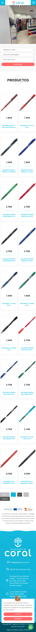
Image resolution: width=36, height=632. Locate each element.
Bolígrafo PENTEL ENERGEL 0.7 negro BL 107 (9, 171)
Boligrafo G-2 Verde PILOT (27, 304)
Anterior (4, 495)
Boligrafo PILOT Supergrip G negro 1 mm (27, 482)
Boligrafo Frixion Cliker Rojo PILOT (27, 215)
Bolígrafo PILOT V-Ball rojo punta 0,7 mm (9, 126)
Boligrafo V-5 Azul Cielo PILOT (27, 437)
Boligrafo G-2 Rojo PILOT (27, 126)
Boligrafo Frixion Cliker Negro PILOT (9, 259)
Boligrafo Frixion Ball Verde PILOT (27, 393)
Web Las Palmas (25, 630)
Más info (18, 619)
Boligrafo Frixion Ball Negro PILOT (9, 437)
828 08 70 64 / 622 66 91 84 (20, 569)
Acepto (18, 614)
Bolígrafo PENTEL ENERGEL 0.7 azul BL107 (27, 171)
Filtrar (19, 64)
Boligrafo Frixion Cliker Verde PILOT (9, 215)
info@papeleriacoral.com (19, 562)
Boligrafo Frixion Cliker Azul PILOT (27, 259)
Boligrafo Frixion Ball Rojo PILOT (27, 348)
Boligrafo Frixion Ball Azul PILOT (9, 393)
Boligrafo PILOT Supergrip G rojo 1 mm (9, 482)
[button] (31, 627)
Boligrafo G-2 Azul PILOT (9, 304)
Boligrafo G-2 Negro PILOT (9, 348)
